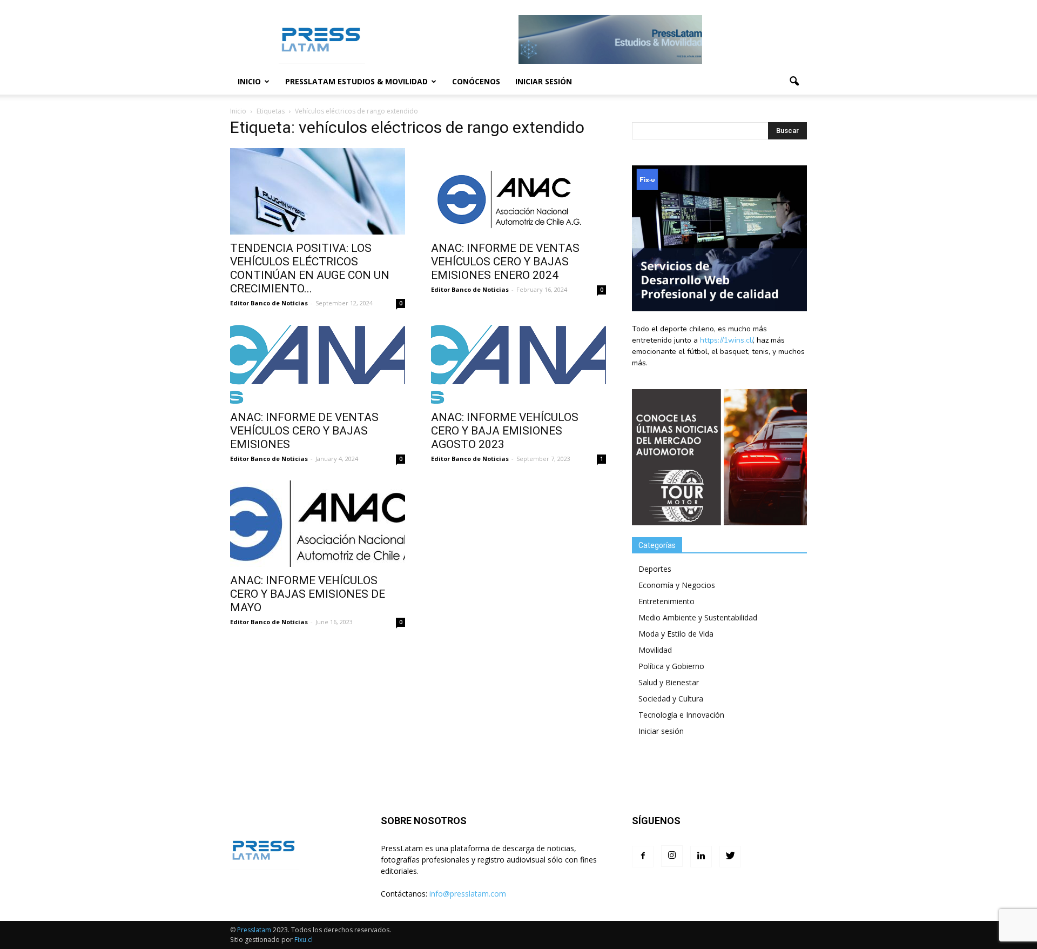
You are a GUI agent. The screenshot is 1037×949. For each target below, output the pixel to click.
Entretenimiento (666, 601)
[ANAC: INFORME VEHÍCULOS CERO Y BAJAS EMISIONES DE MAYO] (317, 523)
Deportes (654, 569)
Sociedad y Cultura (670, 698)
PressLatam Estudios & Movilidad (356, 81)
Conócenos (476, 81)
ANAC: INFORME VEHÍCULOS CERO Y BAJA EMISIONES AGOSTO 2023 (504, 431)
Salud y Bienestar (668, 682)
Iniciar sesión (543, 81)
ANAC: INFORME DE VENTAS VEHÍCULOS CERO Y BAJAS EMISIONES (304, 431)
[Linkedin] (701, 856)
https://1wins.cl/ (726, 340)
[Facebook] (643, 856)
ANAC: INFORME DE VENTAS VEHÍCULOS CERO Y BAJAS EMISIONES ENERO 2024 (505, 262)
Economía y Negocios (676, 585)
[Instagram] (672, 856)
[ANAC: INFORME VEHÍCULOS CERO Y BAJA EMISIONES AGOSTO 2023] (518, 364)
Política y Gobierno (671, 666)
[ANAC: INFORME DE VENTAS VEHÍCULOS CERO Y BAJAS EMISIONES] (317, 364)
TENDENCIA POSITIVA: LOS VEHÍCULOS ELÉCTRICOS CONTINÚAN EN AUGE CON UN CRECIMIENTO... (309, 268)
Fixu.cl (303, 939)
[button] (794, 82)
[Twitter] (730, 856)
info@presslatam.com (467, 893)
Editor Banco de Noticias (269, 303)
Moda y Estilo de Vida (675, 634)
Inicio (249, 81)
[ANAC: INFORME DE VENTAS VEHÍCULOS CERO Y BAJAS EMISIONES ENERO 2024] (518, 191)
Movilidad (655, 650)
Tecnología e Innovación (681, 715)
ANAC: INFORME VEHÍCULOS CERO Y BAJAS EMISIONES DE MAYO (307, 594)
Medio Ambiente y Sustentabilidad (697, 617)
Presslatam (254, 929)
